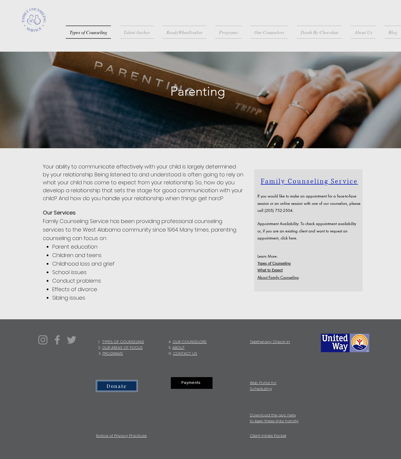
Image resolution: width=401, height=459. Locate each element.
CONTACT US (185, 353)
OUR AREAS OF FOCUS (122, 347)
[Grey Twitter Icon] (71, 340)
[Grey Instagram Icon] (43, 340)
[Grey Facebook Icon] (57, 340)
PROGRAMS (112, 353)
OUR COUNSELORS (190, 342)
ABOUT (178, 347)
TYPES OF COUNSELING (123, 342)
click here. (289, 238)
